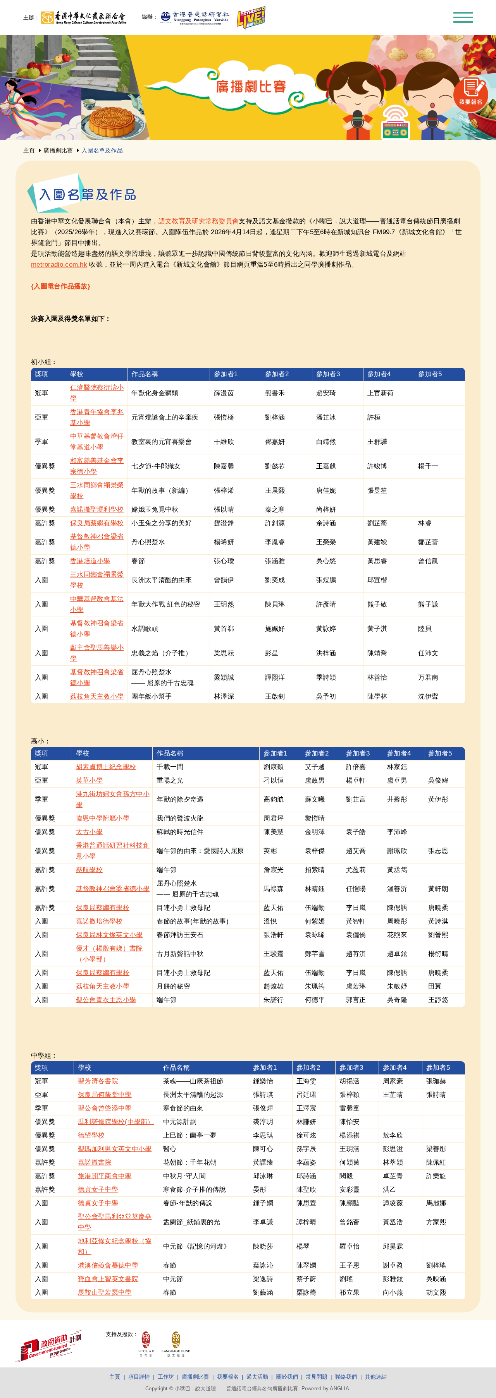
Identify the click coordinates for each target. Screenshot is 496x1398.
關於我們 (287, 1377)
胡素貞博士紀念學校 (106, 767)
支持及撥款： (122, 1334)
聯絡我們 (346, 1377)
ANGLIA (339, 1388)
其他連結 (376, 1377)
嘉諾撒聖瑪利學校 (97, 509)
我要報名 (228, 1377)
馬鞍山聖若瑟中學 (104, 1292)
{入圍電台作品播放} (60, 286)
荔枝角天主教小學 (97, 696)
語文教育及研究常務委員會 (198, 221)
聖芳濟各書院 (98, 1081)
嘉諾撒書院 (95, 1162)
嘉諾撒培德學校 (99, 921)
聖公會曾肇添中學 (104, 1108)
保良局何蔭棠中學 (104, 1094)
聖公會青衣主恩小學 (106, 1000)
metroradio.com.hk (59, 264)
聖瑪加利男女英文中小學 (115, 1149)
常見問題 (316, 1377)
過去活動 (257, 1377)
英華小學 (89, 780)
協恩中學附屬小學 (102, 818)
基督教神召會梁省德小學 (113, 889)
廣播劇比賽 (58, 150)
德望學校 (91, 1135)
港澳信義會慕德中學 (108, 1265)
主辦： (31, 17)
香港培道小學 (90, 561)
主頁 (29, 150)
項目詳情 (139, 1377)
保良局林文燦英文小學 (109, 935)
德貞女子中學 (98, 1189)
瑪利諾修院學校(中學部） (116, 1122)
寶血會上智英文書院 (108, 1279)
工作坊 (166, 1377)
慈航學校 (89, 870)
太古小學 (89, 832)
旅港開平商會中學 (104, 1176)
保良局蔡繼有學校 (97, 523)
